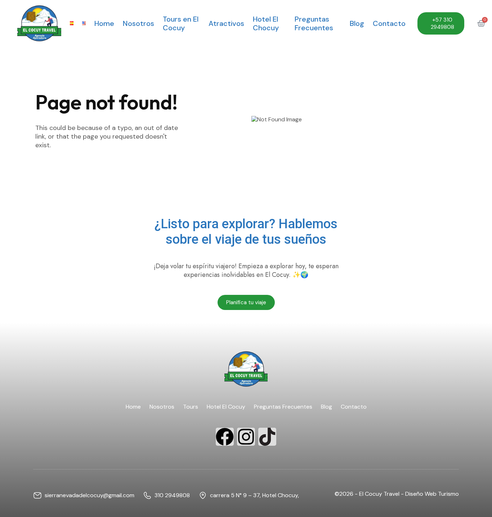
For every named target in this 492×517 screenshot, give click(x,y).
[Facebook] (225, 437)
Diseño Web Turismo (432, 494)
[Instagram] (246, 437)
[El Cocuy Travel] (39, 23)
